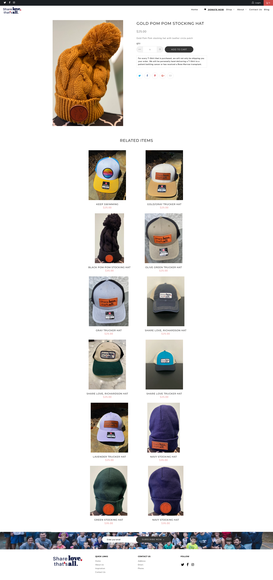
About (241, 9)
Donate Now (215, 9)
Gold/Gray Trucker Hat (164, 175)
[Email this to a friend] (170, 76)
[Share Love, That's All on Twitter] (5, 3)
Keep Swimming (107, 175)
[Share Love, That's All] (23, 11)
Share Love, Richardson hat (107, 364)
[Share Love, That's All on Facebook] (9, 3)
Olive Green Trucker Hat (164, 238)
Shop (229, 9)
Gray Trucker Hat (109, 301)
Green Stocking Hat (109, 491)
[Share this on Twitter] (139, 76)
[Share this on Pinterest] (155, 76)
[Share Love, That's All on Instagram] (14, 3)
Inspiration (100, 568)
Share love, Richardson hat (166, 301)
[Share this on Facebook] (147, 76)
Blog (266, 9)
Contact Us (255, 9)
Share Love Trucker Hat (164, 364)
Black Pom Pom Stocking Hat (109, 238)
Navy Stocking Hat (164, 428)
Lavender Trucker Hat (109, 428)
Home (194, 9)
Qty (138, 43)
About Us (99, 564)
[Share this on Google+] (163, 76)
